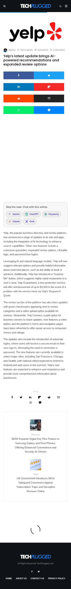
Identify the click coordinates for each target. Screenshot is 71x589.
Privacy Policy (56, 578)
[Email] (49, 98)
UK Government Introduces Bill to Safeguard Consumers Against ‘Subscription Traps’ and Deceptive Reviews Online (35, 483)
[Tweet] (49, 75)
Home (9, 578)
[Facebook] (32, 571)
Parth (12, 50)
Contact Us (37, 578)
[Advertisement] (35, 162)
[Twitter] (38, 571)
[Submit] (18, 98)
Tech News (26, 50)
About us (21, 578)
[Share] (18, 75)
